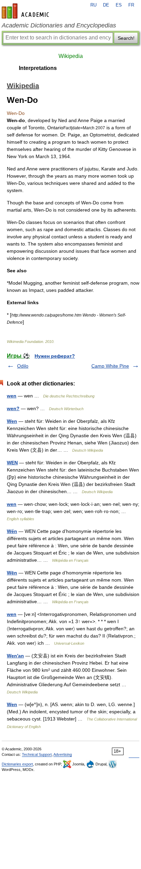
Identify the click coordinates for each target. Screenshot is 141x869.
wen (11, 395)
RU (93, 5)
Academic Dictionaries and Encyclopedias (59, 25)
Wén (12, 531)
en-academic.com (26, 11)
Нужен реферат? (55, 356)
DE (106, 5)
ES (119, 5)
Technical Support (37, 754)
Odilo (22, 366)
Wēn (12, 572)
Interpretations (38, 68)
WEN (12, 462)
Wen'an (15, 655)
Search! (126, 38)
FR (131, 5)
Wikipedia (71, 56)
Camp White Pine (110, 366)
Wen (12, 421)
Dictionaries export (17, 764)
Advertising (62, 754)
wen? (13, 408)
